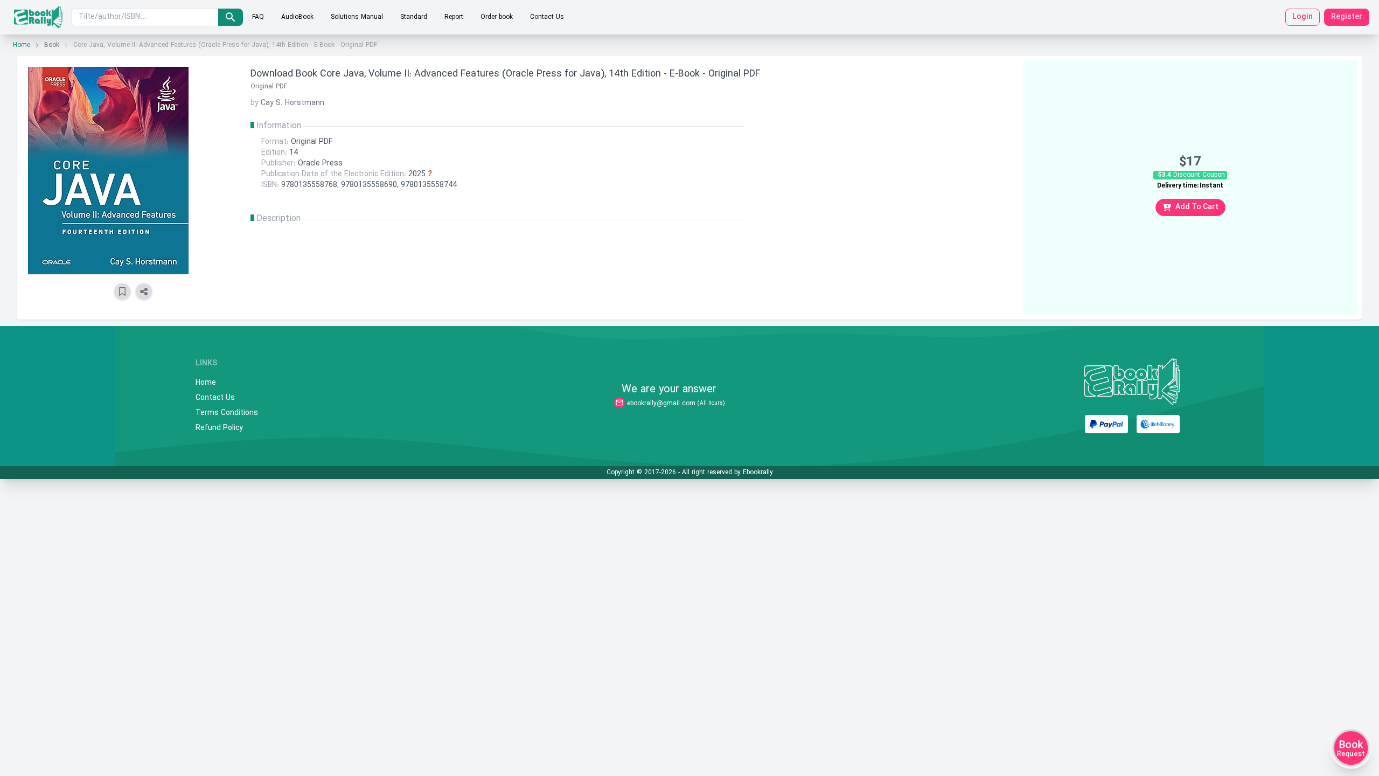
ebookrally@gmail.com (661, 403)
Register (1346, 17)
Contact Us (547, 17)
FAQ (258, 17)
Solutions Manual (357, 17)
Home (21, 45)
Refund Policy (219, 428)
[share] (143, 291)
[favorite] (122, 291)
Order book (496, 17)
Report (453, 17)
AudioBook (297, 17)
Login (1302, 17)
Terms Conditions (227, 413)
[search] (230, 17)
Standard (413, 17)
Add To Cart (1196, 207)
